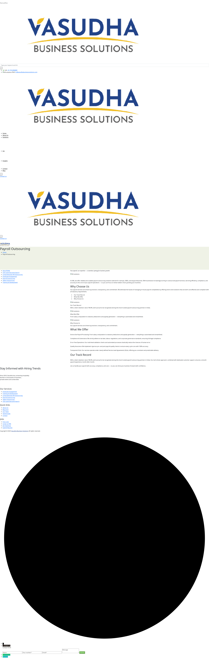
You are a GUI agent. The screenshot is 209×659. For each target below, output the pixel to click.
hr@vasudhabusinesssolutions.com (26, 72)
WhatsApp (7, 655)
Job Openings (7, 426)
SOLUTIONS (6, 271)
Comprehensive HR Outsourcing (13, 275)
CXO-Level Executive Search (11, 273)
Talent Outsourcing (9, 280)
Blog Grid (5, 410)
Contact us (3, 176)
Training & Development (10, 282)
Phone (6, 657)
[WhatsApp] (4, 386)
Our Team (6, 412)
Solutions (5, 137)
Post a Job (6, 422)
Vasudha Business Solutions (19, 431)
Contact (5, 169)
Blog (4, 171)
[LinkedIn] (1, 386)
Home (4, 133)
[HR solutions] (83, 32)
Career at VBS (7, 424)
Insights (5, 161)
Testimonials (6, 414)
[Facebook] (7, 386)
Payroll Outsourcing (9, 278)
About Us (5, 135)
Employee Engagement (10, 276)
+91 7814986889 (12, 70)
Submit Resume (7, 428)
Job (4, 151)
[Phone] (3, 657)
